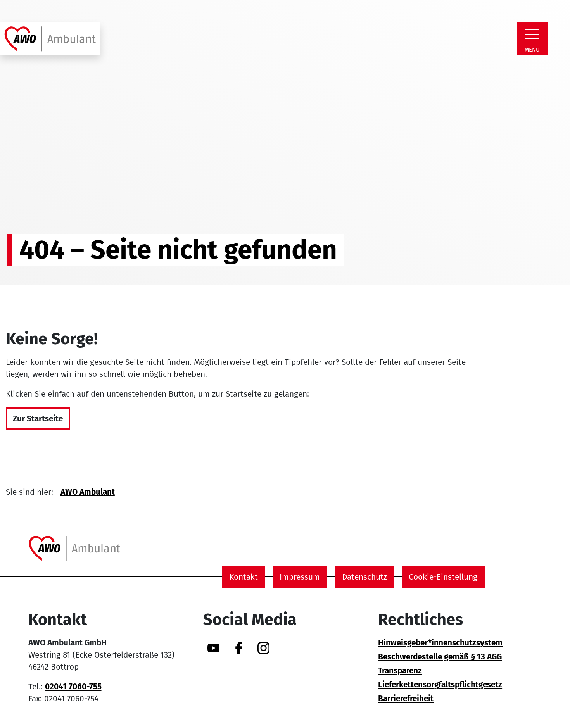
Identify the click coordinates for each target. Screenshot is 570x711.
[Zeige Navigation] (532, 34)
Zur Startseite (38, 419)
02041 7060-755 (73, 687)
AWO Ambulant (87, 492)
